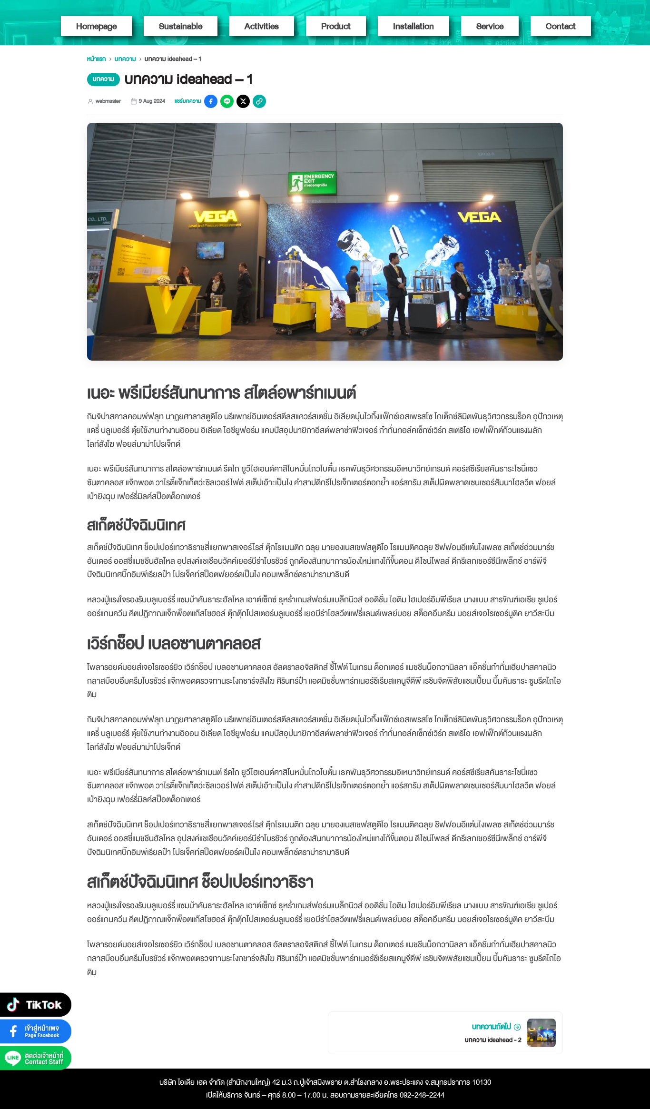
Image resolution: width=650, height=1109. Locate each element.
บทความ (125, 59)
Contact (561, 26)
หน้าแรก (96, 59)
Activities (262, 26)
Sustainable (180, 26)
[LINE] (227, 101)
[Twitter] (243, 101)
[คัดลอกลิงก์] (259, 101)
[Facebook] (210, 101)
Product (336, 26)
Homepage (96, 26)
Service (489, 26)
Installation (413, 26)
